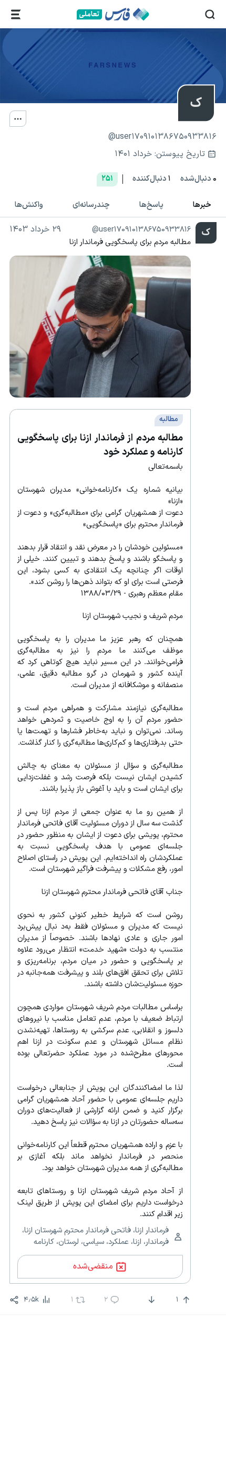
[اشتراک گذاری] (14, 1300)
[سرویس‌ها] (16, 14)
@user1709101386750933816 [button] (141, 229)
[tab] (202, 205)
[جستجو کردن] (210, 14)
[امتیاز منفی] (151, 1300)
